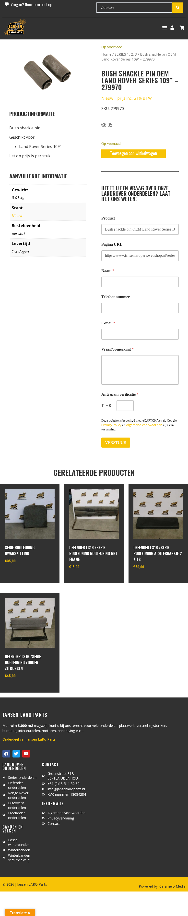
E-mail (108, 323)
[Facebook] (6, 754)
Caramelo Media (172, 886)
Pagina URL (111, 244)
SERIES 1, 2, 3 (126, 54)
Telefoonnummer (115, 297)
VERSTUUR (115, 442)
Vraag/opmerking (117, 349)
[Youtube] (26, 754)
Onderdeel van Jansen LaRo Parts (29, 739)
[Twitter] (16, 754)
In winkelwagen (23, 573)
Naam (107, 271)
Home (106, 54)
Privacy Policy (111, 425)
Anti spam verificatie (120, 394)
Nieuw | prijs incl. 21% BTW (126, 98)
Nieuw (17, 215)
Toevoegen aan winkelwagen (133, 153)
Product (108, 218)
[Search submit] (177, 7)
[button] (165, 28)
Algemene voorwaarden (144, 425)
